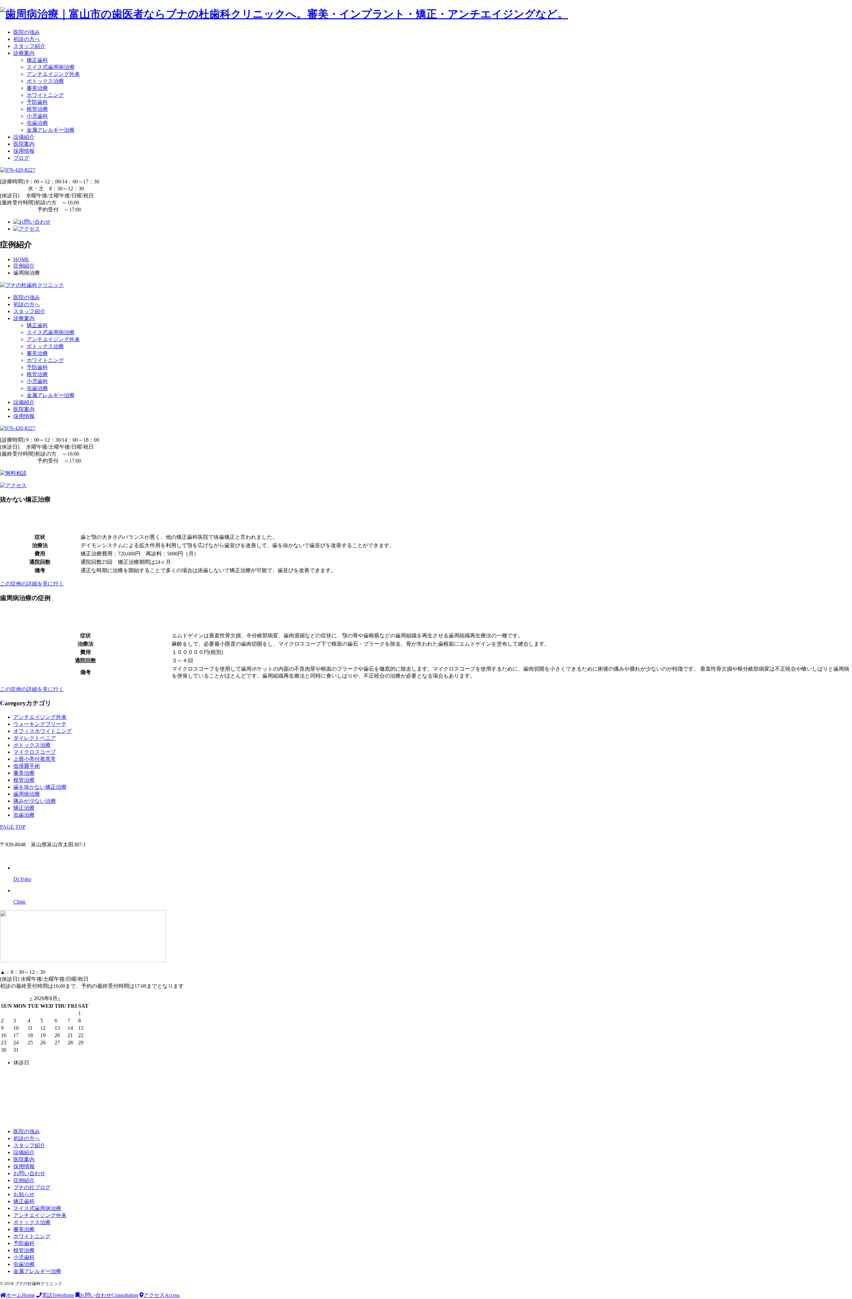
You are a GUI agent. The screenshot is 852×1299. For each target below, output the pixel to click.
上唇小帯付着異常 (34, 759)
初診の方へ (26, 39)
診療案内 (24, 53)
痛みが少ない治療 (34, 801)
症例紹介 (24, 1180)
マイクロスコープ (34, 752)
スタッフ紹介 (29, 46)
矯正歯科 (37, 60)
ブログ (21, 158)
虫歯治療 (37, 123)
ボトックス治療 (45, 81)
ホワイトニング (45, 95)
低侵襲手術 (26, 766)
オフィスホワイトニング (42, 731)
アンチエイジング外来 (53, 74)
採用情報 (24, 151)
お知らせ (24, 1194)
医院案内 (24, 144)
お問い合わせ (29, 1173)
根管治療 (37, 109)
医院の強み (26, 32)
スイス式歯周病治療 (51, 67)
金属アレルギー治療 (51, 130)
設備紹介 (24, 137)
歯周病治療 (26, 794)
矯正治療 (24, 808)
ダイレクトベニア (34, 738)
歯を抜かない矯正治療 (40, 787)
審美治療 (37, 88)
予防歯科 (37, 102)
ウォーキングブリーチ (40, 724)
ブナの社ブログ (32, 1187)
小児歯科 (37, 116)
